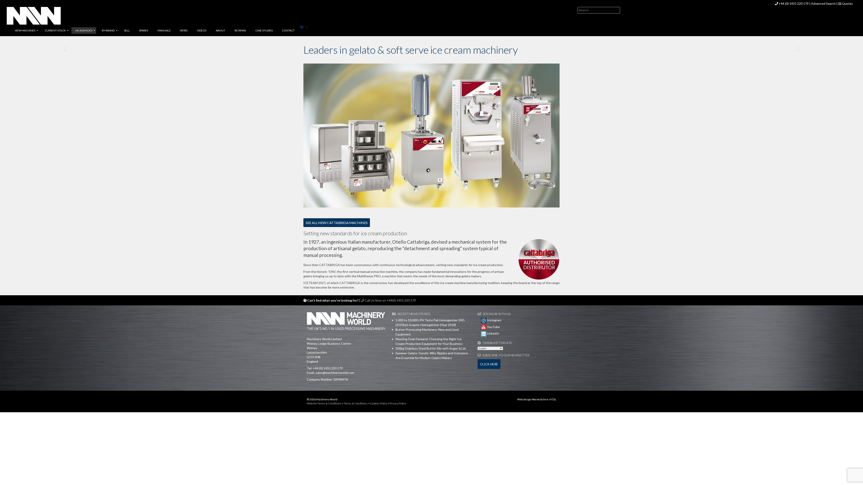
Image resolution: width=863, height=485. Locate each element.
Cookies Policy (378, 403)
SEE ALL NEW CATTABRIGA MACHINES (337, 222)
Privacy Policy (398, 403)
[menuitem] (25, 30)
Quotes (847, 3)
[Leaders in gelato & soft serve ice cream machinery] (431, 135)
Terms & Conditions (356, 403)
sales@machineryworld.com (335, 373)
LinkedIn (492, 333)
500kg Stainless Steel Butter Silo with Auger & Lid (431, 348)
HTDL (552, 399)
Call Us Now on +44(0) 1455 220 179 (390, 300)
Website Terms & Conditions (324, 403)
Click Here (489, 364)
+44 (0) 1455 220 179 (794, 3)
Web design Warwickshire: (533, 399)
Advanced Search (823, 3)
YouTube (493, 327)
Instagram (493, 320)
